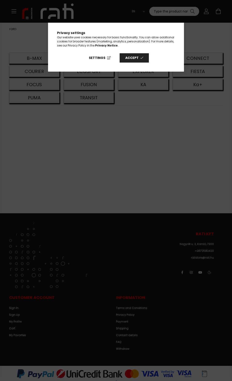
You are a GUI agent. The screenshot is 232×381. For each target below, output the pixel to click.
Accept (132, 58)
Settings (97, 58)
